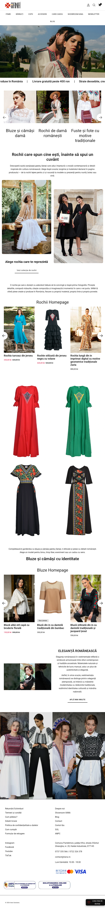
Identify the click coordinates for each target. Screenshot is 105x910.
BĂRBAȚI (19, 14)
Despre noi (60, 808)
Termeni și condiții (13, 812)
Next (100, 117)
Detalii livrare (11, 821)
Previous (4, 117)
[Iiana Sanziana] (13, 5)
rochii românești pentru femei (33, 166)
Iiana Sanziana (14, 902)
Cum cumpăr (11, 829)
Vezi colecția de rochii (26, 270)
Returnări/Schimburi (14, 808)
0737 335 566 (61, 851)
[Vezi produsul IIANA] (26, 421)
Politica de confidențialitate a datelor (21, 825)
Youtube (9, 851)
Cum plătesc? (11, 817)
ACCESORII (42, 14)
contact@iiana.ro (62, 857)
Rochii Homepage (52, 302)
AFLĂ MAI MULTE (77, 700)
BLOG (52, 21)
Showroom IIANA (62, 812)
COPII (30, 14)
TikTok (8, 855)
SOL (57, 829)
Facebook (9, 847)
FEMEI (8, 14)
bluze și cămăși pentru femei (48, 549)
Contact (58, 821)
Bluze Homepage (52, 570)
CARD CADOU (57, 14)
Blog (57, 817)
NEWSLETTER (93, 14)
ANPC (57, 833)
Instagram (9, 843)
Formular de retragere (14, 833)
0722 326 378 (76, 851)
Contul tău (59, 825)
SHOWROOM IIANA (75, 14)
